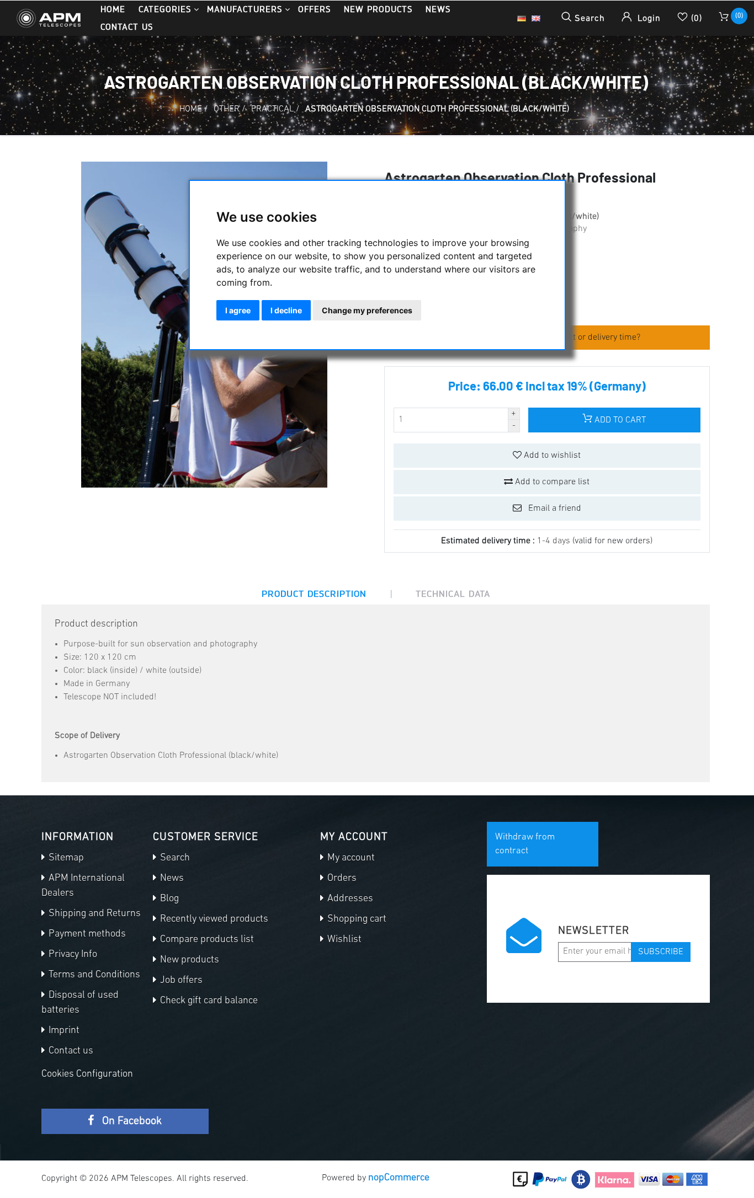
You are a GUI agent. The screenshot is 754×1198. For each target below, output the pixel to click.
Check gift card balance (208, 1001)
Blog (168, 899)
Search (174, 858)
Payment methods (86, 934)
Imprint (62, 1031)
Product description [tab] (314, 593)
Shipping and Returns (93, 914)
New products (378, 9)
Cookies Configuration (87, 1074)
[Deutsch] (521, 18)
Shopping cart (355, 919)
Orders (341, 879)
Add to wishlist (551, 455)
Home (112, 9)
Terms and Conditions (93, 975)
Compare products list (206, 940)
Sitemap (65, 858)
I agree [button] (238, 310)
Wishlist (343, 940)
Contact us (126, 27)
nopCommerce (398, 1178)
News (438, 9)
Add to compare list (551, 482)
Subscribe (660, 952)
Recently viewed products (213, 919)
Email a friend (553, 508)
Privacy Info (71, 955)
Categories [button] (165, 9)
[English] (536, 18)
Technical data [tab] (453, 593)
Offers (314, 9)
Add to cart (619, 420)
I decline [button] (286, 310)
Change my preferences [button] (367, 310)
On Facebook (130, 1121)
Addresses (349, 899)
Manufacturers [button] (244, 9)
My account (350, 858)
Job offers (180, 981)
